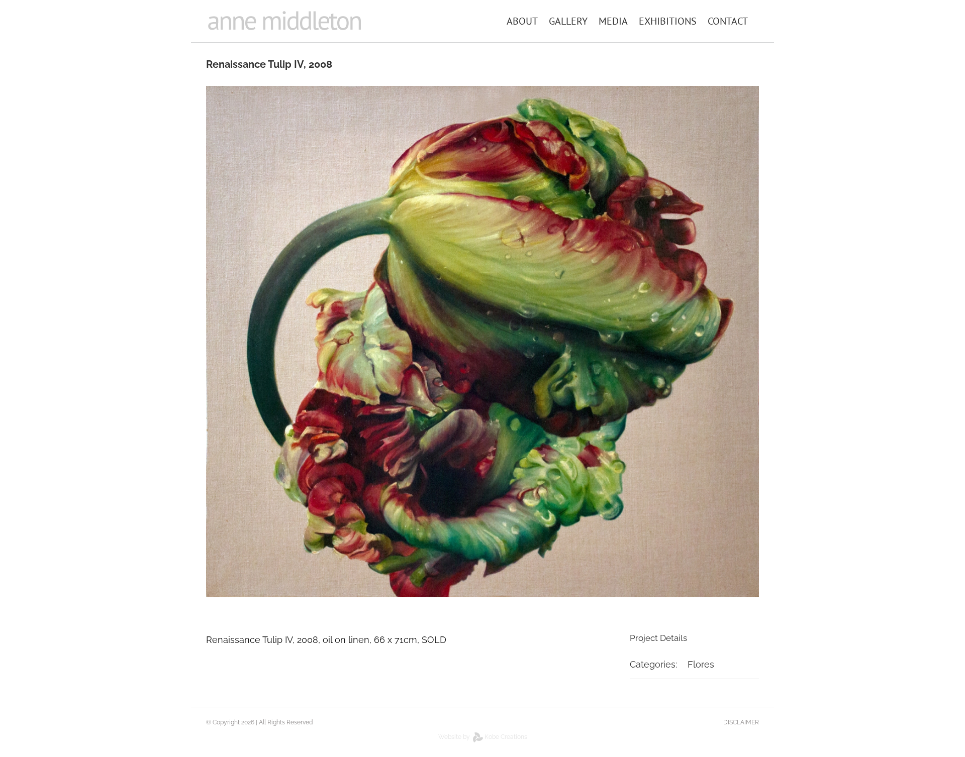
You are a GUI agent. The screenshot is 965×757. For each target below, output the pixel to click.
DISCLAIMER (741, 722)
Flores (701, 664)
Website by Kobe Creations (482, 736)
